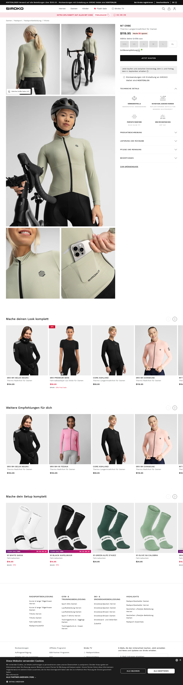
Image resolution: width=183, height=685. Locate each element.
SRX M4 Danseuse (145, 378)
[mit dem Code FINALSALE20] (108, 15)
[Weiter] (175, 319)
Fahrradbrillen (35, 622)
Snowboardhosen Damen (104, 616)
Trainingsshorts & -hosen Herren (72, 627)
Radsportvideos (92, 652)
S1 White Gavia (15, 555)
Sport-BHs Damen (69, 604)
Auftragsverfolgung (23, 652)
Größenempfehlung (129, 50)
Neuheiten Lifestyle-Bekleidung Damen (139, 616)
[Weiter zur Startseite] (14, 8)
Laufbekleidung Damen (71, 612)
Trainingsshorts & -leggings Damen (73, 621)
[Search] (163, 8)
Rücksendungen (22, 648)
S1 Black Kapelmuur (61, 555)
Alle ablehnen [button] (133, 671)
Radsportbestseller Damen (137, 601)
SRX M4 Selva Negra (18, 378)
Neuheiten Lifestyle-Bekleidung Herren (139, 610)
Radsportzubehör (36, 626)
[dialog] (91, 671)
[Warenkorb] (169, 8)
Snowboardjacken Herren (105, 604)
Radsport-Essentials (135, 622)
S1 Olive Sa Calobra (147, 555)
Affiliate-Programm (57, 648)
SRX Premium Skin (59, 378)
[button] (61, 677)
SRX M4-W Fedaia (59, 466)
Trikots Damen (35, 618)
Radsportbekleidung (41, 596)
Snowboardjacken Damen (105, 608)
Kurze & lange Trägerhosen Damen (40, 608)
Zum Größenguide (129, 167)
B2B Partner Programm (59, 652)
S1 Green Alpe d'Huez (104, 555)
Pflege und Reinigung (130, 149)
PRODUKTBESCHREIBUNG (131, 132)
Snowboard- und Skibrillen (105, 620)
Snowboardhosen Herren (104, 612)
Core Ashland (101, 378)
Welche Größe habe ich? (20, 91)
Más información (12, 675)
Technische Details (129, 89)
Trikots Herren (35, 614)
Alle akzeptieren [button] (161, 671)
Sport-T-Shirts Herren (71, 616)
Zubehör (97, 624)
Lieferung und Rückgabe (132, 141)
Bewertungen (127, 158)
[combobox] (177, 660)
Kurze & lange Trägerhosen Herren (40, 602)
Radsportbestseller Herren (137, 605)
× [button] (180, 660)
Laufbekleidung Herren (71, 608)
